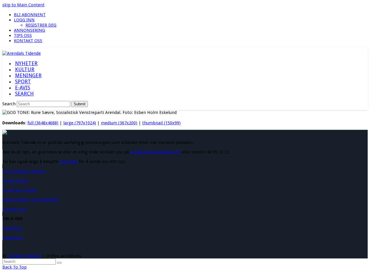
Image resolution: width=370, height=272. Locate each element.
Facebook (12, 228)
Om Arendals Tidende (24, 171)
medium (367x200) (119, 122)
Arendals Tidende (24, 255)
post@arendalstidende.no (155, 152)
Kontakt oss (14, 209)
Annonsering (15, 180)
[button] (24, 94)
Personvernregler (20, 190)
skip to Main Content (23, 4)
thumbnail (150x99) (161, 122)
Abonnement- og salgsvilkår (31, 199)
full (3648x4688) (42, 122)
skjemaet (69, 161)
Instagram (13, 237)
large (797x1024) (79, 122)
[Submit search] (59, 263)
